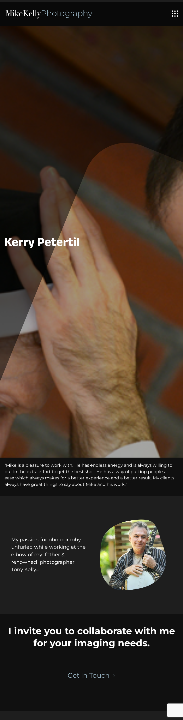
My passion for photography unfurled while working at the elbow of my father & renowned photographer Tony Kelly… (48, 554)
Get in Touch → (91, 675)
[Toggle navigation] (175, 13)
